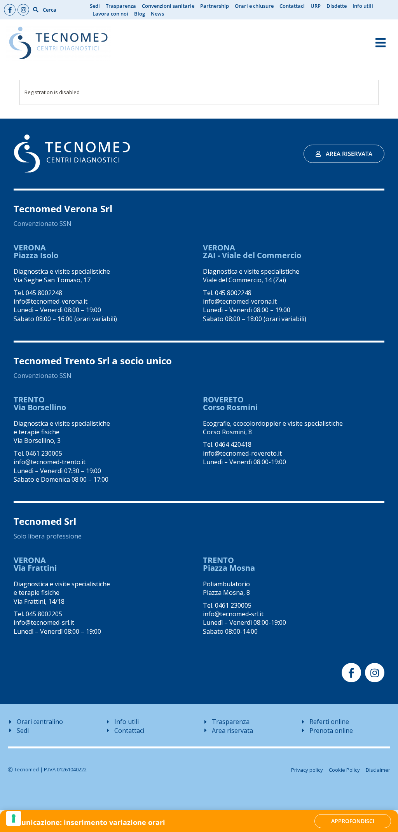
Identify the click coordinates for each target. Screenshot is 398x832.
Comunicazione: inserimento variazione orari (85, 822)
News (157, 13)
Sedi (95, 5)
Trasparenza (121, 5)
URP (316, 5)
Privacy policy (307, 769)
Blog (139, 13)
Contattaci (292, 5)
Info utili (363, 5)
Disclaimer (378, 769)
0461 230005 (44, 453)
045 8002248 (44, 292)
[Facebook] (10, 10)
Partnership (214, 5)
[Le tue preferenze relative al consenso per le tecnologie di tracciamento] (13, 818)
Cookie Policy (344, 769)
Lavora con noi (110, 13)
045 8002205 (44, 614)
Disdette (336, 5)
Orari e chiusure (254, 5)
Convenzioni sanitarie (168, 5)
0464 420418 (233, 444)
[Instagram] (23, 10)
